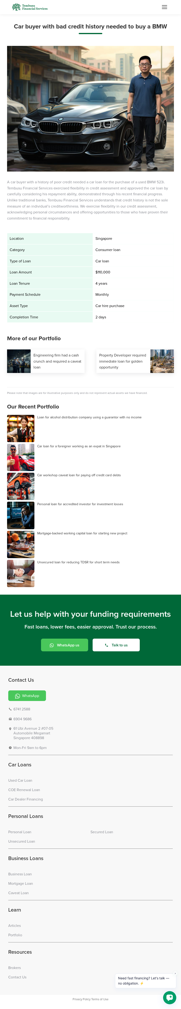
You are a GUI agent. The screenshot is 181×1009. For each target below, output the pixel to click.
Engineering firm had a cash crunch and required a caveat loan (57, 361)
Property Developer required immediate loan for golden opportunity (122, 361)
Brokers (14, 967)
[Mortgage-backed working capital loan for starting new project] (21, 545)
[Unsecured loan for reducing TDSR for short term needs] (21, 574)
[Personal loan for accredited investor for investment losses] (21, 515)
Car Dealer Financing (25, 799)
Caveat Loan (18, 893)
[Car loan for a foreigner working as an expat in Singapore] (21, 458)
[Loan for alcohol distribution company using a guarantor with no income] (21, 429)
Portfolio (15, 935)
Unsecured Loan (21, 841)
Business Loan (20, 874)
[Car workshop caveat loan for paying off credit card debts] (21, 486)
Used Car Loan (20, 780)
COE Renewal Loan (24, 790)
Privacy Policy (81, 999)
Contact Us (17, 977)
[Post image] (19, 361)
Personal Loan (19, 832)
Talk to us (120, 645)
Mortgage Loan (20, 883)
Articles (14, 925)
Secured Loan (101, 832)
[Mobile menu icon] (164, 7)
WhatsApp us (68, 645)
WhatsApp (30, 695)
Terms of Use (99, 999)
